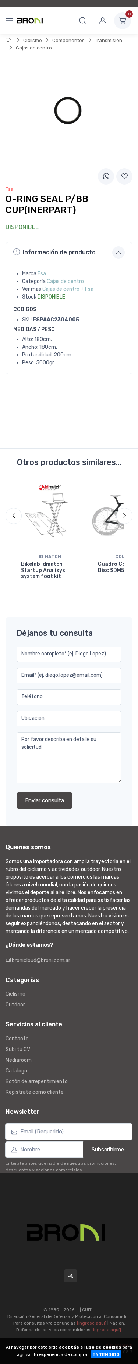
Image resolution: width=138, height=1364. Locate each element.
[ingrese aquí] (91, 1323)
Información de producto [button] (59, 252)
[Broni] (30, 21)
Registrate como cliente (35, 1092)
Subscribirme (108, 1149)
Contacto (17, 1039)
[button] (82, 20)
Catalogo (16, 1071)
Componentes (68, 40)
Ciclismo (32, 40)
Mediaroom (19, 1060)
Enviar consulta (44, 800)
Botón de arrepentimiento (37, 1081)
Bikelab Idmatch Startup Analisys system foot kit (43, 570)
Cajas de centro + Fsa (67, 289)
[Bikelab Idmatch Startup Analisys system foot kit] (50, 515)
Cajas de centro (34, 48)
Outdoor (15, 1005)
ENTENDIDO (106, 1354)
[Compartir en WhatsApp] (106, 176)
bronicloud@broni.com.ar (40, 960)
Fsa (42, 274)
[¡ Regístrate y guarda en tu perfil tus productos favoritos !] (124, 176)
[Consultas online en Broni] (70, 1275)
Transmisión (108, 40)
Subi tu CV (18, 1049)
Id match (50, 556)
